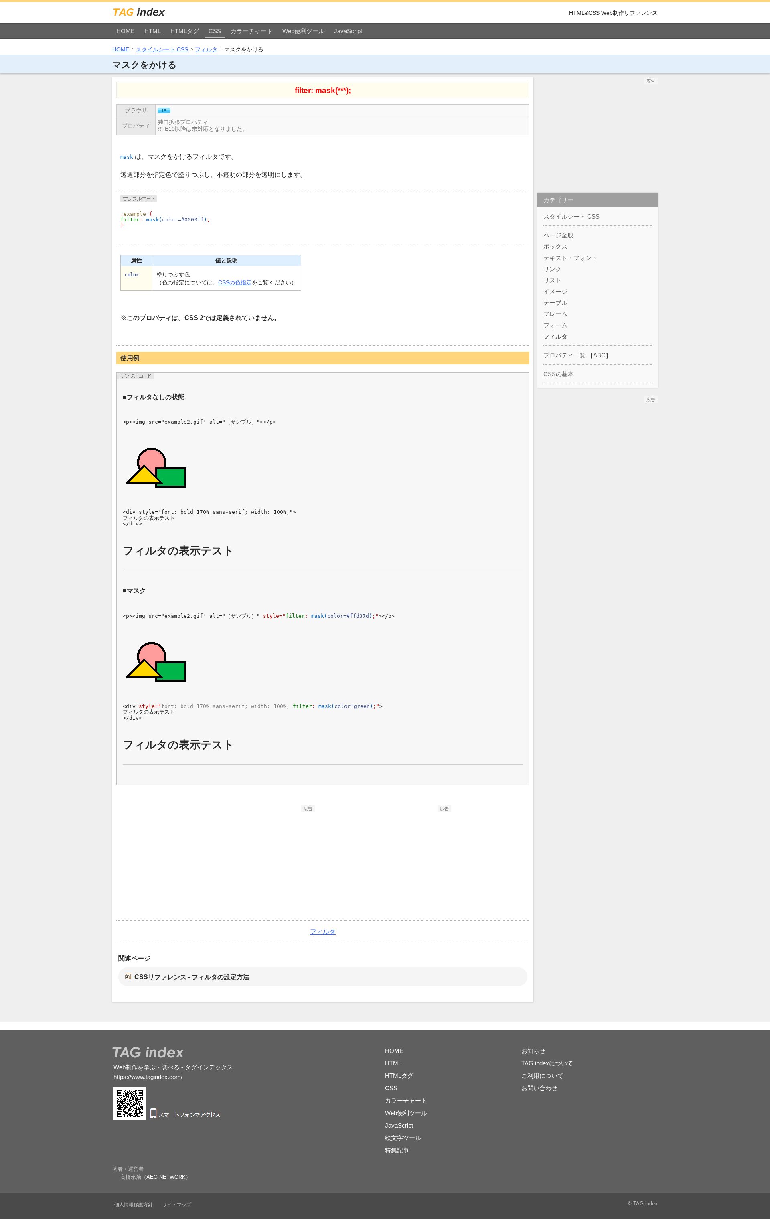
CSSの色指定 (235, 282)
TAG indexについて (547, 1063)
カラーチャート (252, 31)
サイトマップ (176, 1204)
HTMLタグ (184, 31)
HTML (152, 31)
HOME (125, 31)
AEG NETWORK (166, 1177)
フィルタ (206, 49)
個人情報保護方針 (133, 1204)
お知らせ (533, 1050)
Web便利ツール (303, 31)
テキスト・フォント (570, 257)
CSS (215, 31)
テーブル (555, 302)
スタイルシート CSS (162, 49)
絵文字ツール (403, 1137)
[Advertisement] (255, 862)
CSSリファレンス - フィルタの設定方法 (191, 977)
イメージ (555, 291)
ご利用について (542, 1075)
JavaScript (348, 31)
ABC (599, 355)
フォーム (555, 325)
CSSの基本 (558, 374)
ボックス (555, 246)
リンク (552, 269)
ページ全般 (558, 235)
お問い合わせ (539, 1088)
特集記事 (397, 1150)
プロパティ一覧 (564, 355)
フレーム (555, 313)
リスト (552, 280)
